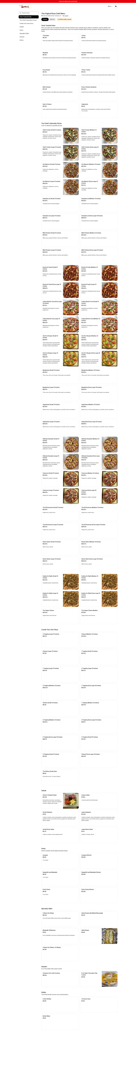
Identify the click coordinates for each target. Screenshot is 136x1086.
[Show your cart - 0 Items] (116, 6)
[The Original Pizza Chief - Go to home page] (24, 6)
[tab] (45, 19)
